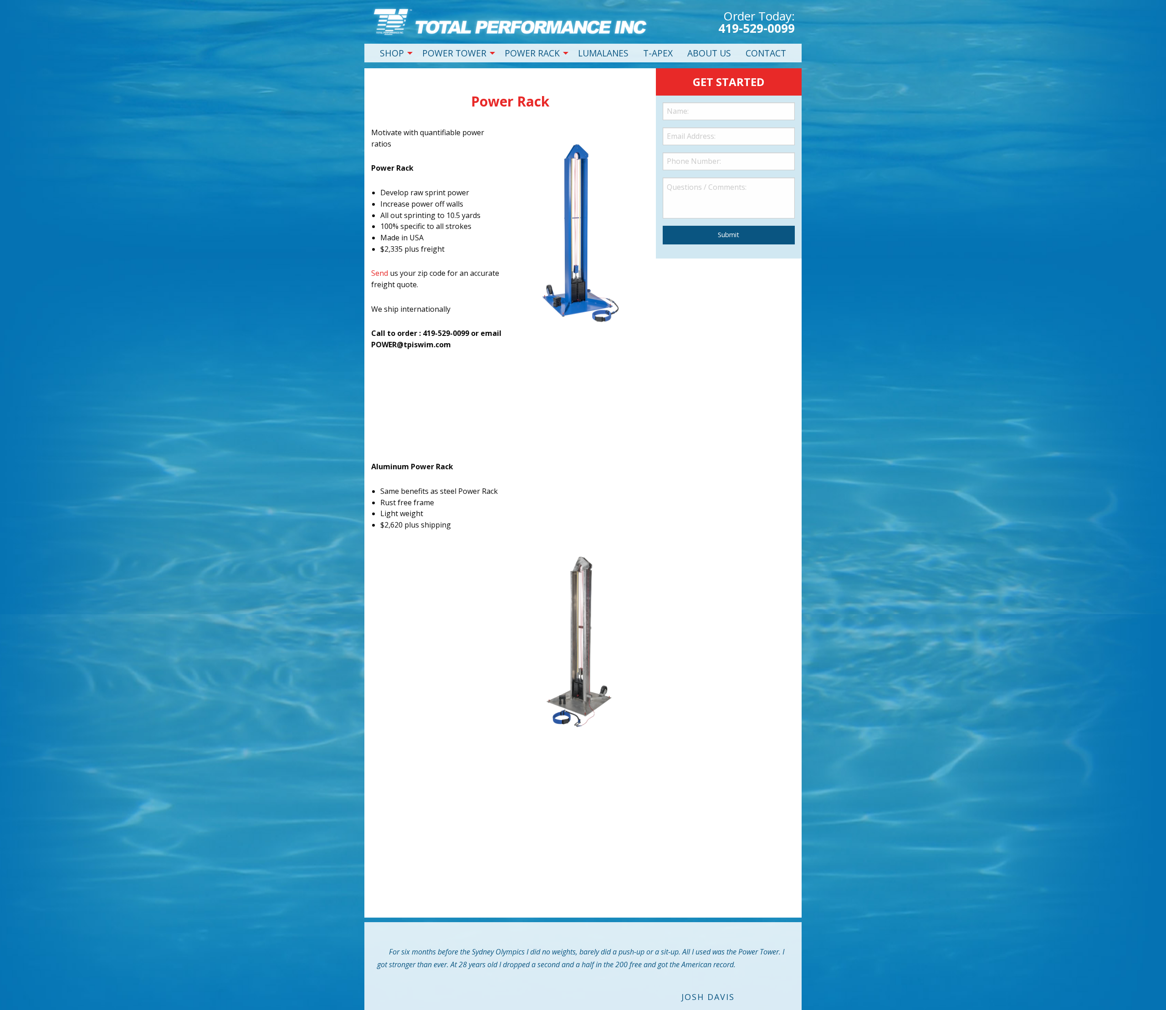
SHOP (392, 53)
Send (379, 273)
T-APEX (658, 53)
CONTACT (766, 53)
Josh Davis (708, 996)
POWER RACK (532, 53)
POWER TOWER (454, 53)
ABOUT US (709, 53)
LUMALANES (603, 53)
